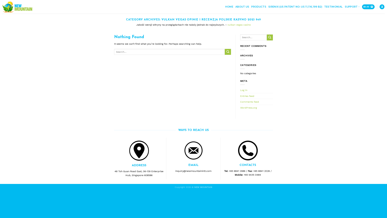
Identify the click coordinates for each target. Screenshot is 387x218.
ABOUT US (242, 6)
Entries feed (247, 96)
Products (258, 6)
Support (351, 6)
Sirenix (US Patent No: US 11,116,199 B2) (295, 6)
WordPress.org (248, 107)
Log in (243, 90)
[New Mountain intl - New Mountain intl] (17, 7)
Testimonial (333, 6)
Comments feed (249, 101)
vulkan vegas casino (239, 24)
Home (229, 6)
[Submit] (228, 52)
